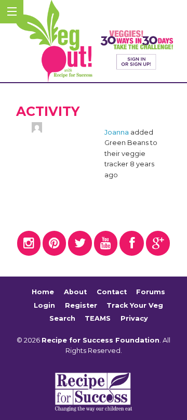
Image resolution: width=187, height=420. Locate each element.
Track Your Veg (134, 305)
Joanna (116, 132)
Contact (112, 292)
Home (43, 292)
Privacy (134, 318)
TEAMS (98, 318)
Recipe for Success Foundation (100, 340)
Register (81, 305)
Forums (150, 292)
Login (44, 305)
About (75, 292)
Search (62, 318)
